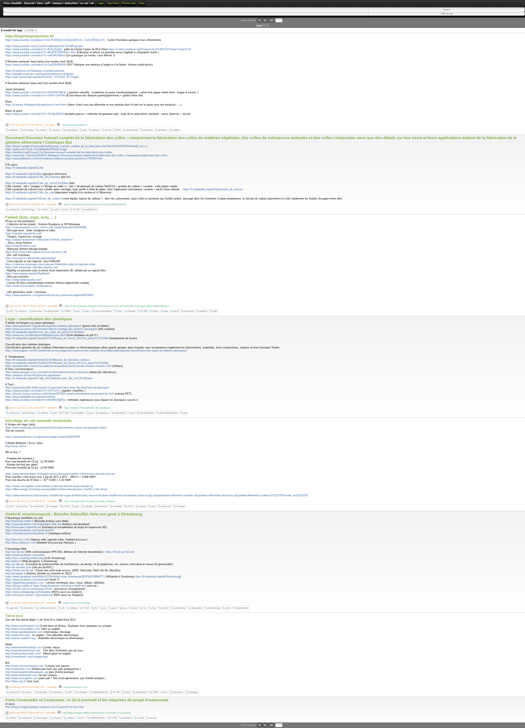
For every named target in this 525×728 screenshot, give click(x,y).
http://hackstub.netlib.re (19, 521)
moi (154, 608)
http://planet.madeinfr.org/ (20, 638)
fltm (119, 130)
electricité (38, 506)
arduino (22, 311)
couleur (56, 130)
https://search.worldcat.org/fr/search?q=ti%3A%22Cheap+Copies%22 (149, 49)
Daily (142, 3)
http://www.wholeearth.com (21, 675)
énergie (180, 506)
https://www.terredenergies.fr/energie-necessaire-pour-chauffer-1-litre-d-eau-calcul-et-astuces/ (60, 473)
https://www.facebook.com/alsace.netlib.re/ (58, 585)
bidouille (37, 311)
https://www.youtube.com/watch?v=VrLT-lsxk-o (33, 390)
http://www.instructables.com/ (22, 628)
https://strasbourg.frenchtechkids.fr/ (26, 533)
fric (96, 608)
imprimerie (132, 130)
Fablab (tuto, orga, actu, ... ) (30, 217)
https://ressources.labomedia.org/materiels (30, 258)
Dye (120, 311)
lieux (176, 311)
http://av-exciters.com (18, 567)
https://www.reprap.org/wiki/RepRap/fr (27, 273)
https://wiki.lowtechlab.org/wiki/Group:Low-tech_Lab (36, 251)
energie (53, 506)
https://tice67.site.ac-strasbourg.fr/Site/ (28, 588)
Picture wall (129, 3)
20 (259, 20)
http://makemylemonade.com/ (23, 653)
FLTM (32, 30)
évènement (242, 608)
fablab (73, 608)
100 (271, 20)
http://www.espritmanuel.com (22, 625)
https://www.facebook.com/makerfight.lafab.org (33, 524)
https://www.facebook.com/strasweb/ (27, 579)
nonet (165, 608)
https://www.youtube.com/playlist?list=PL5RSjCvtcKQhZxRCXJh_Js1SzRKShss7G (55, 39)
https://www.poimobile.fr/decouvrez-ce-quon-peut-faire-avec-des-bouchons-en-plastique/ (57, 387)
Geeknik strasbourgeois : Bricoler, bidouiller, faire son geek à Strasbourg (73, 514)
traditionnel (91, 209)
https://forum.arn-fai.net (19, 570)
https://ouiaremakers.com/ (21, 245)
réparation (197, 608)
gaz (77, 506)
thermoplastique (169, 412)
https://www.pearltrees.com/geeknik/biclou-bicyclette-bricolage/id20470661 (49, 295)
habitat (88, 506)
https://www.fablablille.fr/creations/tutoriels (30, 396)
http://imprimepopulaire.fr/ (29, 36)
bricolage (28, 130)
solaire (142, 506)
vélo (228, 608)
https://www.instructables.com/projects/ (28, 285)
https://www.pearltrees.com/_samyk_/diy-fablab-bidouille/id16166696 (45, 227)
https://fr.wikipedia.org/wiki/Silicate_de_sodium (33, 198)
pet (91, 412)
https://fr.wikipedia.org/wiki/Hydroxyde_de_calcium (213, 189)
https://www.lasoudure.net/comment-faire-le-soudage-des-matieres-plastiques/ (51, 329)
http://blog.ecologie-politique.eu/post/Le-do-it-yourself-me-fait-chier (44, 706)
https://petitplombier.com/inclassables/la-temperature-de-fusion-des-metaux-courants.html (58, 365)
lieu (166, 311)
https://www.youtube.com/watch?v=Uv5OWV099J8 (35, 92)
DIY (11, 506)
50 (265, 20)
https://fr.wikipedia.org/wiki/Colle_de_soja (29, 192)
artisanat (14, 209)
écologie (193, 692)
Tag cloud (113, 3)
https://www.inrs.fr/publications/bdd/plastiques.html (35, 335)
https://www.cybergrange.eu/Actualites (28, 591)
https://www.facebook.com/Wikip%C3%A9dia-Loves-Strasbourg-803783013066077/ (54, 576)
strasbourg (214, 608)
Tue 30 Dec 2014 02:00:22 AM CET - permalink (32, 603)
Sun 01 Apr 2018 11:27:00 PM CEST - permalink (33, 501)
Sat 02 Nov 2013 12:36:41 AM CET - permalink (32, 713)
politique (127, 717)
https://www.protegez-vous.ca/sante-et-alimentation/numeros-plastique (47, 372)
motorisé (102, 506)
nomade (117, 506)
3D (11, 311)
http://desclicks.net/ (17, 539)
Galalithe (79, 412)
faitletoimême (100, 692)
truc (154, 506)
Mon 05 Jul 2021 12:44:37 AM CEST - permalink (33, 408)
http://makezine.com (17, 635)
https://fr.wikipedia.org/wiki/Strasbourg (157, 576)
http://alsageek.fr (15, 573)
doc (87, 311)
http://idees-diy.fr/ (15, 681)
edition (95, 130)
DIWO (67, 311)
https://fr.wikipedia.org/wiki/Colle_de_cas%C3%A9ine (36, 183)
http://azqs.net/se (15, 446)
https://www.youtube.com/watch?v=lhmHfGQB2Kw (35, 399)
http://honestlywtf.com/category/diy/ (26, 656)
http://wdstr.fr (13, 561)
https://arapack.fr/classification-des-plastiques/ (33, 375)
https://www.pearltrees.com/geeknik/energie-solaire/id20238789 (42, 436)
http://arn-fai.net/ (15, 551)
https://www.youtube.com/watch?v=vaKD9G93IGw (35, 55)
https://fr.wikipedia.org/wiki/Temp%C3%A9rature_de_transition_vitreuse (47, 359)
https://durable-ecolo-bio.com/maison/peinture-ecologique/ (39, 73)
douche (23, 506)
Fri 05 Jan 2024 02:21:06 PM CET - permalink (32, 125)
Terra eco (14, 616)
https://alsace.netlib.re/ (19, 585)
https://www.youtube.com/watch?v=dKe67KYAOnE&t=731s (40, 52)
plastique (104, 412)
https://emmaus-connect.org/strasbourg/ (29, 595)
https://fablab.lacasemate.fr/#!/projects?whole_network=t (39, 239)
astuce (28, 692)
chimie (43, 130)
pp (133, 412)
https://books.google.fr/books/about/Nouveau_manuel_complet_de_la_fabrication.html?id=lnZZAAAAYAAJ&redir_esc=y (76, 146)
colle (56, 209)
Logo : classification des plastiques (38, 319)
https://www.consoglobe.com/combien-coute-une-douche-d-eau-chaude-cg (49, 486)
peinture (148, 130)
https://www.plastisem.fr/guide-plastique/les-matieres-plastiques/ (43, 325)
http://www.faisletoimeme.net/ (22, 650)
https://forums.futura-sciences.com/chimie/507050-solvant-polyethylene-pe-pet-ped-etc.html (59, 393)
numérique (179, 608)
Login (100, 3)
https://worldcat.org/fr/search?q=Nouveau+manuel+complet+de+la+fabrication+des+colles (58, 152)
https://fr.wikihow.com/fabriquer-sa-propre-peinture (34, 70)
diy (84, 130)
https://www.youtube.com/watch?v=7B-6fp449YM (34, 113)
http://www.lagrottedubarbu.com (24, 632)
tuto (185, 412)
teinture (163, 130)
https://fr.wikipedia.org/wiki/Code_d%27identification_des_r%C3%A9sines (49, 378)
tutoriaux (189, 311)
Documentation (103, 311)
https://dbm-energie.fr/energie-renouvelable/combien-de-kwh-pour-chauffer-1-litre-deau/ (56, 489)
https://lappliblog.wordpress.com (24, 582)
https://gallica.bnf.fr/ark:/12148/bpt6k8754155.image (36, 149)
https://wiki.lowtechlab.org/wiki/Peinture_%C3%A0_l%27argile (42, 76)
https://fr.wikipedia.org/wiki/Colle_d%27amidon (32, 177)
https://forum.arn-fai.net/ (120, 551)
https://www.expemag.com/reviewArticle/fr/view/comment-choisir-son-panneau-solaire (55, 427)
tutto (215, 311)
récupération (147, 412)
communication (47, 608)
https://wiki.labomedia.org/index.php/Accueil (31, 267)
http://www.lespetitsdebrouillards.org (26, 672)
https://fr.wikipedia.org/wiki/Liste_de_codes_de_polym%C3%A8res (44, 332)
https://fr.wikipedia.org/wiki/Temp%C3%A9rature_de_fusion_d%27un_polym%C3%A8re (57, 338)
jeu (105, 608)
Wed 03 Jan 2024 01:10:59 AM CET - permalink (33, 204)
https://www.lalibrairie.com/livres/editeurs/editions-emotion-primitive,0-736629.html (54, 158)
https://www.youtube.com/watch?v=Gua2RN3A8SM (35, 64)
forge (155, 311)
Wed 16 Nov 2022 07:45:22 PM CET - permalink (33, 306)
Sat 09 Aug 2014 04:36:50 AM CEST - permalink (33, 687)
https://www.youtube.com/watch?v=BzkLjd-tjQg (33, 49)
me (144, 608)
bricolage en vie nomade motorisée (38, 420)
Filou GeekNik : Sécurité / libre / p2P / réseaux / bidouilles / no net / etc (49, 3)
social (140, 717)
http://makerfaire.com (18, 668)
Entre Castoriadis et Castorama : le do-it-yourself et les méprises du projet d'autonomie (87, 700)
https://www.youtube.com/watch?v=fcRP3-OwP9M (35, 95)
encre (108, 130)
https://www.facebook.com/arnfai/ (25, 554)
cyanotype (72, 130)
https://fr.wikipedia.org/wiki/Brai (23, 173)
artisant (13, 130)
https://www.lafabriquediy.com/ (23, 279)
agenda (13, 608)
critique (57, 717)
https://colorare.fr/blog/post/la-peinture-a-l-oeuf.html (35, 104)
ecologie (82, 692)
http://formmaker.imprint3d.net (23, 527)
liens (127, 692)
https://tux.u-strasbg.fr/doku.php (24, 558)
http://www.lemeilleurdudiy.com (23, 647)
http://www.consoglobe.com (21, 678)
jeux (114, 608)
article (12, 717)
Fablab (131, 311)
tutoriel (203, 311)
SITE (130, 506)
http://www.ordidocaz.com (20, 542)
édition (176, 130)
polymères (120, 412)
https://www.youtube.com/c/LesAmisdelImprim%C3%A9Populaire (44, 46)
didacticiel (53, 311)
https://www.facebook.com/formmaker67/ (29, 530)
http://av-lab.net (14, 564)
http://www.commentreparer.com (24, 665)
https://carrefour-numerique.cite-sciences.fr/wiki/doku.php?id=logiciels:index (50, 264)
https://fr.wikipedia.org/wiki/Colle (24, 167)
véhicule (166, 506)
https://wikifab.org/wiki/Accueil (23, 233)
